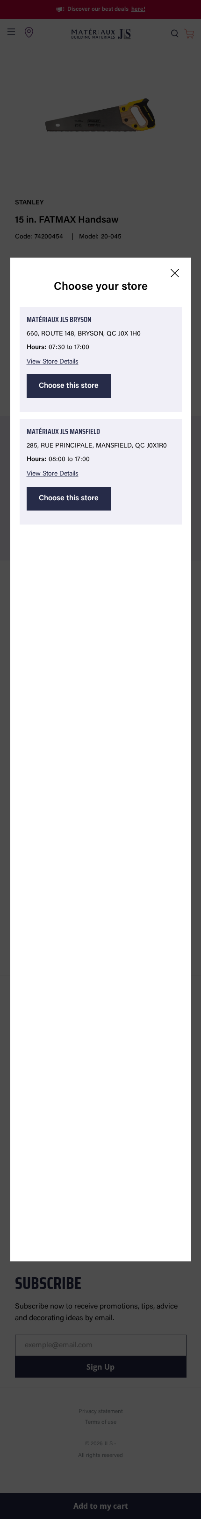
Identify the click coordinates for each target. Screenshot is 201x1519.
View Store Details (53, 362)
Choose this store (69, 386)
